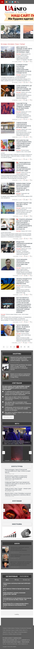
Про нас (4, 643)
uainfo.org (19, 639)
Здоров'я (5, 632)
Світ (4, 630)
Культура (8, 630)
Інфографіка (17, 524)
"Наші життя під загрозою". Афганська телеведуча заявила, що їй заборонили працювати (23, 107)
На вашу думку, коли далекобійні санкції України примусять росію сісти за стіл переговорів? (15, 388)
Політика (17, 628)
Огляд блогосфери (22, 632)
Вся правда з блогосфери (7, 44)
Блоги (17, 543)
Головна (4, 628)
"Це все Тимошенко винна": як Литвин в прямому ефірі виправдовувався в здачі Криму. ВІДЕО (23, 328)
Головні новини (10, 628)
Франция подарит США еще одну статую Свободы (24, 204)
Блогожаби (17, 501)
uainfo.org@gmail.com (23, 643)
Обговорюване (12, 576)
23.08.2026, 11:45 (9, 474)
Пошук (17, 44)
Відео (16, 632)
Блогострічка (17, 466)
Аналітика (17, 354)
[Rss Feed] (6, 2)
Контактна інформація (12, 643)
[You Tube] (15, 2)
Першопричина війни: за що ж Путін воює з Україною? (20, 555)
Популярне (24, 576)
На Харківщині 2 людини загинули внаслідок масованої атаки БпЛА (16, 441)
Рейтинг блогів (12, 634)
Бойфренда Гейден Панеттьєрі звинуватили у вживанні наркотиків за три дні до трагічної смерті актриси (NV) (17, 484)
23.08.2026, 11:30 (9, 480)
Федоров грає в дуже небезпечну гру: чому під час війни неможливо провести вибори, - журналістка (20, 359)
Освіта (20, 630)
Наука (12, 630)
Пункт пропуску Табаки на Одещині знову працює (16, 588)
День (7, 579)
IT (26, 630)
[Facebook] (9, 2)
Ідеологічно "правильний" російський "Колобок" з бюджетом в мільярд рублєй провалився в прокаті (20, 563)
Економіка (29, 628)
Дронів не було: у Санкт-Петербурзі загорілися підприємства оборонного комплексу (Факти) (18, 494)
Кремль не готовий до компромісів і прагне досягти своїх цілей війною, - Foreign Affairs (20, 375)
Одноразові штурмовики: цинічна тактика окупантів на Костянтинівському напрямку (19, 549)
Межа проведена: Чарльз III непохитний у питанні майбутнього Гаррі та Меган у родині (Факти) (17, 471)
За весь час (26, 579)
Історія (16, 630)
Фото (17, 423)
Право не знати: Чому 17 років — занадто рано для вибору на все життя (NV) (18, 489)
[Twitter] (12, 2)
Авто (24, 630)
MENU (2, 2)
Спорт (9, 632)
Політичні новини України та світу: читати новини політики (23, 287)
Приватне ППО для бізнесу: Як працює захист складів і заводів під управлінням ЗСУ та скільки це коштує (21, 367)
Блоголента (5, 634)
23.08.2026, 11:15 (9, 486)
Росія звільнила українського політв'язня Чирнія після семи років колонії (22, 263)
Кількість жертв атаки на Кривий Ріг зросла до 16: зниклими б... (9, 36)
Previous (2, 32)
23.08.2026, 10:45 (9, 496)
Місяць (17, 579)
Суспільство (23, 628)
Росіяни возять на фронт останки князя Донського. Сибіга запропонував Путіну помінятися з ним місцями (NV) (16, 477)
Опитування (17, 383)
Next (32, 32)
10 (28, 346)
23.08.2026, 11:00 (9, 491)
